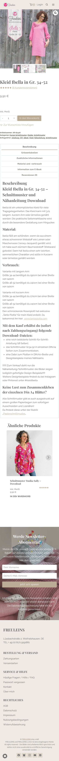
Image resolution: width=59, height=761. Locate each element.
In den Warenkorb (29, 118)
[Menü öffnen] (53, 4)
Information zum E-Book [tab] (29, 169)
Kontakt (7, 686)
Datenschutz (10, 710)
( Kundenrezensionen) (24, 87)
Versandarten (10, 663)
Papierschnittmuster (14, 413)
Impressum (9, 715)
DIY (21, 138)
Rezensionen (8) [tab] (29, 175)
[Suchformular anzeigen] (46, 4)
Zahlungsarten (11, 658)
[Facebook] (18, 755)
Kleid (31, 138)
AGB (5, 705)
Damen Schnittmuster (18, 135)
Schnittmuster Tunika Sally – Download (25, 482)
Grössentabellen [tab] (29, 152)
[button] (55, 12)
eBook (26, 138)
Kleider (30, 135)
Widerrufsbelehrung (14, 724)
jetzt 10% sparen (29, 584)
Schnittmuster (39, 135)
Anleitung (15, 138)
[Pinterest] (40, 755)
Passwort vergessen (14, 682)
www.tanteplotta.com (35, 318)
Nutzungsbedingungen (15, 719)
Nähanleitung (39, 138)
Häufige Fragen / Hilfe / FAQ (19, 677)
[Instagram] (29, 755)
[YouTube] (35, 755)
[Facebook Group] (24, 755)
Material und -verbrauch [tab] (29, 164)
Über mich (9, 691)
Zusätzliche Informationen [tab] (30, 158)
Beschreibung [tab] (29, 147)
